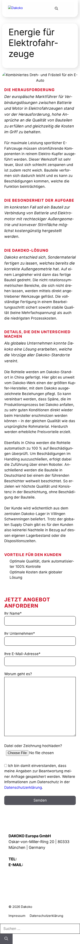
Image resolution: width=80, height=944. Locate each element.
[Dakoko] (23, 8)
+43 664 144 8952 (34, 859)
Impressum (17, 916)
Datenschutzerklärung (23, 787)
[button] (56, 8)
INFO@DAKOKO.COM (43, 865)
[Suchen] (6, 939)
